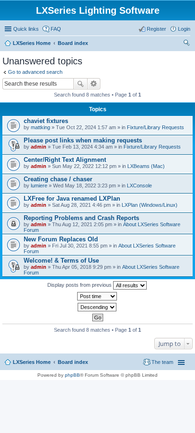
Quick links (26, 29)
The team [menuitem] (162, 362)
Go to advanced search (35, 72)
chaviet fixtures (46, 120)
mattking (40, 127)
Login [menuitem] (184, 29)
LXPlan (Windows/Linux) (149, 205)
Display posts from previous (80, 285)
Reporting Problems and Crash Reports (81, 217)
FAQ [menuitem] (56, 29)
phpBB (72, 375)
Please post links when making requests (83, 140)
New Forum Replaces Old (61, 239)
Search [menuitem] (186, 44)
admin (38, 147)
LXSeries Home (32, 362)
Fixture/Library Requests (155, 127)
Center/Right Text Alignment (65, 159)
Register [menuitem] (156, 29)
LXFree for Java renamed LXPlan (72, 198)
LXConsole (139, 185)
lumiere (39, 185)
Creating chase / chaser (58, 179)
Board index (73, 362)
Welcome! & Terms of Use (61, 260)
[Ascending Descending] (97, 307)
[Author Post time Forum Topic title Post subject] (97, 296)
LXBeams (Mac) (146, 166)
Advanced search (94, 83)
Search (80, 83)
